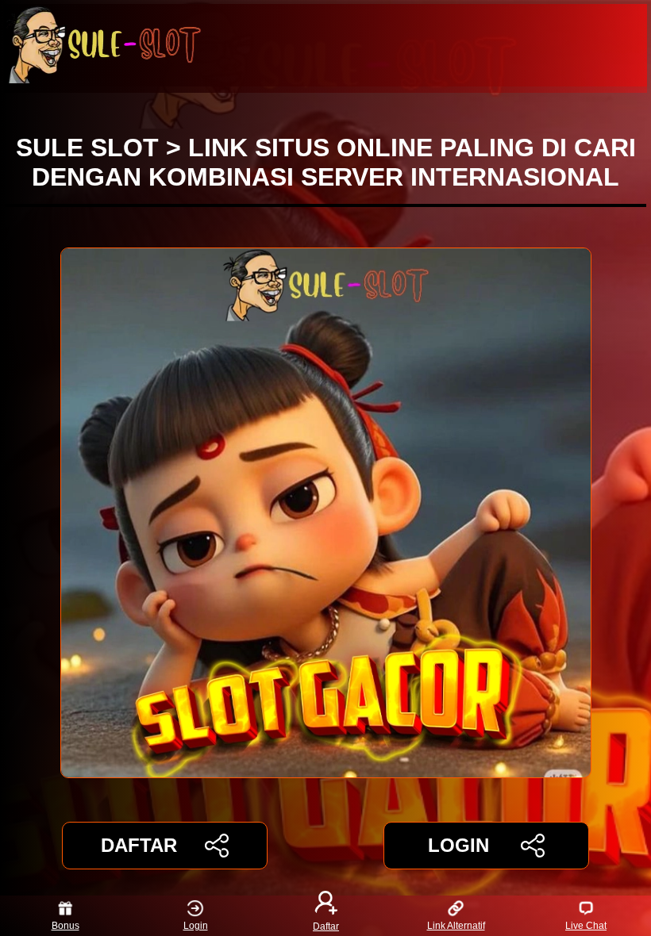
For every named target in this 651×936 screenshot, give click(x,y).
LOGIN (458, 845)
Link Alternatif (456, 925)
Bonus (65, 925)
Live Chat (586, 925)
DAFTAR (139, 845)
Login (195, 925)
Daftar (326, 925)
